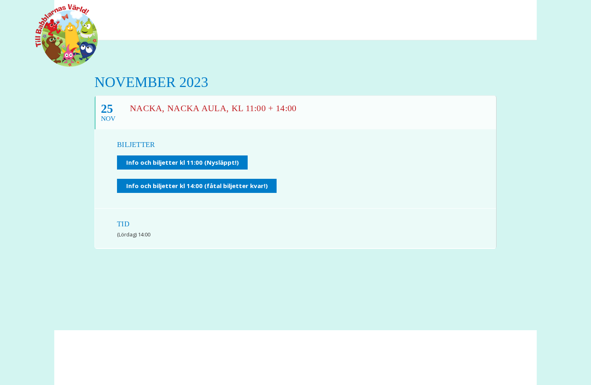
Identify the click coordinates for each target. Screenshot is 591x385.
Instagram (516, 11)
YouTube (502, 11)
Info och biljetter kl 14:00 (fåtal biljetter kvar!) (197, 186)
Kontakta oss (229, 361)
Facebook (487, 11)
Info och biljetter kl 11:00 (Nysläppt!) (182, 162)
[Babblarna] (60, 35)
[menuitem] (487, 11)
